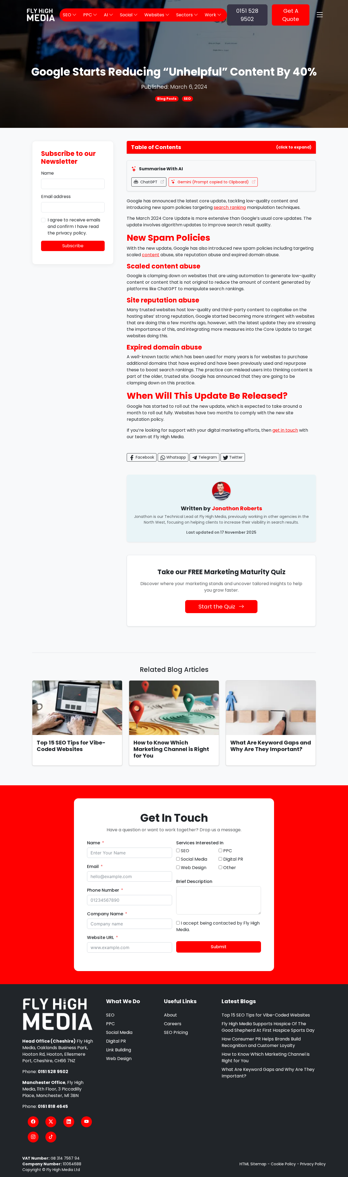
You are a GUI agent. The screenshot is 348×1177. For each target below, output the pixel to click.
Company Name (105, 914)
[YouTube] (86, 1121)
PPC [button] (88, 15)
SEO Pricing (176, 1032)
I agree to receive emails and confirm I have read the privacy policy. (74, 226)
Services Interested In (199, 843)
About (170, 1015)
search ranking (230, 207)
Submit (218, 947)
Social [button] (126, 15)
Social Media (119, 1032)
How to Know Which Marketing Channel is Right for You (171, 749)
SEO (187, 98)
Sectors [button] (185, 15)
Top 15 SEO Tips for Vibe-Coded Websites (71, 746)
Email (93, 866)
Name (47, 173)
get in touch (285, 430)
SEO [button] (67, 15)
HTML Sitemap (253, 1164)
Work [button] (211, 15)
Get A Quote (290, 15)
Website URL (100, 937)
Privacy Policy (313, 1164)
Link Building (118, 1050)
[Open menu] (320, 15)
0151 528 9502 (247, 15)
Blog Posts (166, 98)
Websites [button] (154, 15)
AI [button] (106, 15)
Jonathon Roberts (237, 508)
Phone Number (103, 890)
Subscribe (72, 246)
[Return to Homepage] (57, 1014)
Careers (172, 1024)
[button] (221, 147)
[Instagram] (33, 1137)
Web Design (119, 1058)
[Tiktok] (50, 1137)
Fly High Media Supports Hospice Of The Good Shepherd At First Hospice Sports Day (268, 1027)
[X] (50, 1121)
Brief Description (194, 881)
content (150, 255)
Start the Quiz (217, 606)
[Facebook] (33, 1121)
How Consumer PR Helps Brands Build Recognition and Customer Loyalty (261, 1042)
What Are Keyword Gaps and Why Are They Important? (270, 746)
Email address (56, 196)
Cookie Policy (283, 1164)
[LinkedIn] (68, 1121)
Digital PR (116, 1041)
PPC (110, 1024)
